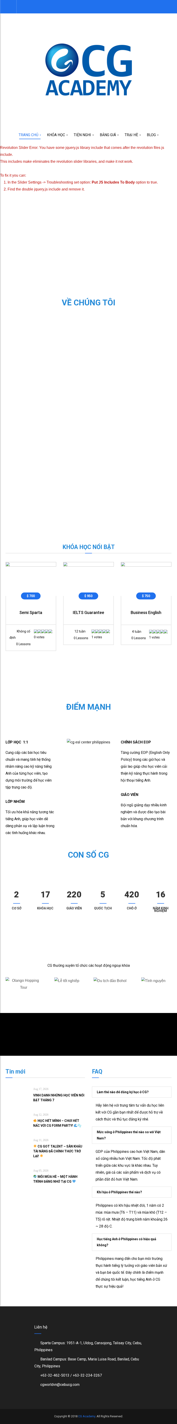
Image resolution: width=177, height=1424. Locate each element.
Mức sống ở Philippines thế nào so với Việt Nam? (129, 1135)
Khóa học (56, 135)
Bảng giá (108, 135)
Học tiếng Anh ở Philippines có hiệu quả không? (126, 1242)
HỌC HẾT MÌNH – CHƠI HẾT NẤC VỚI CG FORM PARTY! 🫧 (57, 1123)
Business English (146, 612)
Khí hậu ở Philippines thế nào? (119, 1192)
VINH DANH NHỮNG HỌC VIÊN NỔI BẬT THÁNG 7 (58, 1097)
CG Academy (86, 1416)
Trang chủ (29, 135)
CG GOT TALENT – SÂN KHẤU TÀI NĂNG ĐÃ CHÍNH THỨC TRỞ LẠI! (57, 1151)
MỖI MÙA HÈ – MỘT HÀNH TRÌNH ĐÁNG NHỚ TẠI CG (55, 1179)
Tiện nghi (83, 135)
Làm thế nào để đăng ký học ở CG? (123, 1092)
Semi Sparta (30, 612)
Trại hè (132, 135)
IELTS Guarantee (88, 612)
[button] (8, 6)
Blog (152, 135)
